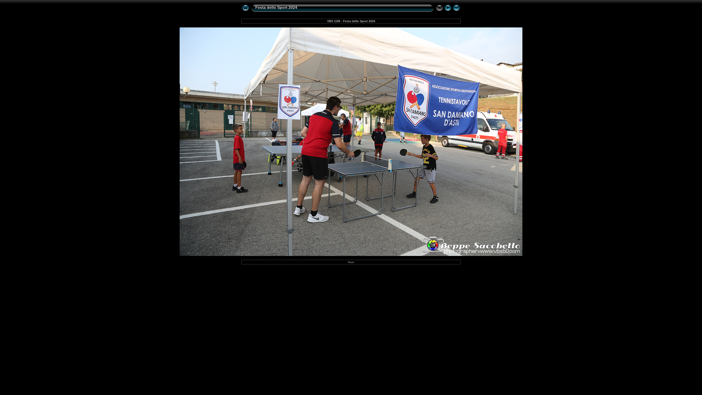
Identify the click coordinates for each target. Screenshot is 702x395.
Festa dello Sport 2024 (276, 7)
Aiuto (351, 262)
